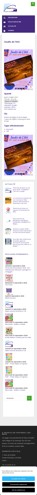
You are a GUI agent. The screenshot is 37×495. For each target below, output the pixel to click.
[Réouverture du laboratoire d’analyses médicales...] (8, 221)
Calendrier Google (10, 105)
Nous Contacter (14, 22)
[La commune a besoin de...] (8, 200)
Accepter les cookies (19, 479)
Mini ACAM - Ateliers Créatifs (15, 324)
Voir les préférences (18, 490)
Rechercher (12, 17)
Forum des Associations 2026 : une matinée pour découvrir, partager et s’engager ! (18, 270)
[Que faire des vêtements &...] (8, 241)
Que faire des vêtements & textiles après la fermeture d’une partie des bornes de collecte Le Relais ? (22, 242)
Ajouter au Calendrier (11, 101)
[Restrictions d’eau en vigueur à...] (8, 211)
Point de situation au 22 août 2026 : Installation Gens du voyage (21, 189)
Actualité (12, 26)
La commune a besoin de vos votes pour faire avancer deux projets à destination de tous (22, 200)
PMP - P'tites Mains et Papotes (16, 364)
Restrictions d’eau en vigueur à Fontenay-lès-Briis (21, 210)
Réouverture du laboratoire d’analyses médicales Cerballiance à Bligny (21, 221)
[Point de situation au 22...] (8, 190)
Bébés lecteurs (10, 298)
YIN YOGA (8, 285)
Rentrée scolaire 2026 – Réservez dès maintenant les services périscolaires (22, 230)
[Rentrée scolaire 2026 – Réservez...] (8, 231)
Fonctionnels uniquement (18, 484)
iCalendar (7, 107)
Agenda (11, 30)
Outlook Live (11, 109)
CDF (7, 131)
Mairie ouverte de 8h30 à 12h (15, 311)
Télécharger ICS (9, 103)
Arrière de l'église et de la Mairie (15, 117)
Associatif (9, 129)
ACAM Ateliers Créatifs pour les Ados (18, 337)
